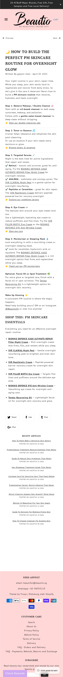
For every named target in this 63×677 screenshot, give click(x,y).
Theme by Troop (18, 594)
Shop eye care (16, 231)
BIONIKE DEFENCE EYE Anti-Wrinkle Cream (30, 385)
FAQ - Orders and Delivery (32, 647)
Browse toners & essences (22, 147)
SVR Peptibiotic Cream (22, 192)
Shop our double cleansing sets (25, 122)
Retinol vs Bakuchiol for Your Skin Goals (31, 503)
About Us (31, 626)
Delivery (31, 643)
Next (55, 38)
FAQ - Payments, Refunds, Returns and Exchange (31, 651)
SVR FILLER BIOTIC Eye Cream (24, 374)
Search (31, 622)
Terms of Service (31, 639)
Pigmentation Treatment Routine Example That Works (31, 449)
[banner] (32, 19)
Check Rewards (15, 673)
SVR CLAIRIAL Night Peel (18, 182)
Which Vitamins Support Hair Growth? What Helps (31, 494)
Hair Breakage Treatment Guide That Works (31, 467)
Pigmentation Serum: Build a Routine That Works (31, 485)
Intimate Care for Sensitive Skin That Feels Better (31, 476)
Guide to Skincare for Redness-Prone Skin (31, 512)
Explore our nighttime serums (24, 199)
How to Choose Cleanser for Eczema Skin (31, 521)
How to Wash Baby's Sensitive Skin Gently (31, 440)
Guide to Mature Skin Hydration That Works (31, 458)
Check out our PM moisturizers (24, 266)
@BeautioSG (12, 308)
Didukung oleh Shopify (41, 594)
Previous (9, 38)
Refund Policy (31, 634)
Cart (55, 19)
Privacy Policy (31, 630)
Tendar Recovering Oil (20, 397)
